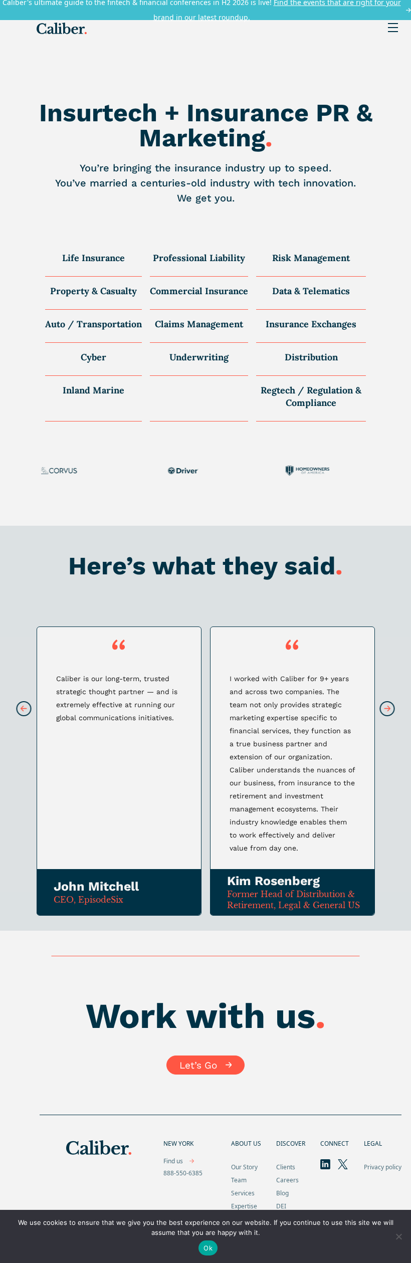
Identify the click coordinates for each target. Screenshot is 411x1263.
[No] (398, 1236)
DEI (281, 1206)
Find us (173, 1161)
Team (239, 1180)
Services (243, 1193)
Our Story (244, 1167)
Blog (282, 1193)
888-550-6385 (182, 1173)
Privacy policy (382, 1167)
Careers (287, 1180)
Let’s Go (198, 1065)
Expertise (244, 1206)
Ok (208, 1248)
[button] (387, 709)
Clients (285, 1167)
